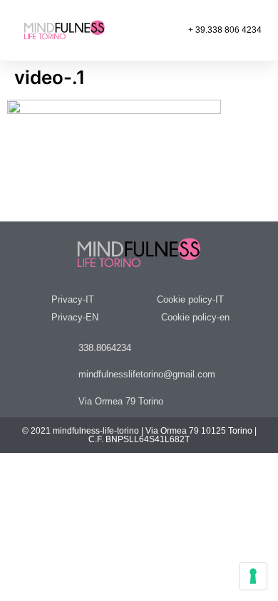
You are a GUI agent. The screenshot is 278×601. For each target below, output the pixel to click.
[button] (131, 30)
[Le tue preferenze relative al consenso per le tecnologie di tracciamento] (253, 576)
